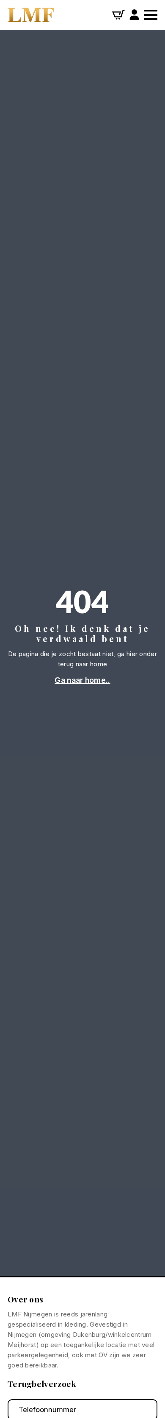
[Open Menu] (150, 15)
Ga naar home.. (82, 680)
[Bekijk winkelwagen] (118, 14)
